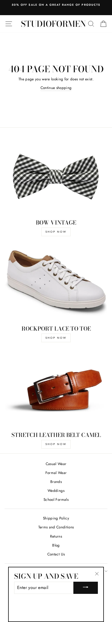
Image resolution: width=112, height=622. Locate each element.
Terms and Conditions (56, 527)
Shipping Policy (56, 518)
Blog (56, 545)
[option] (56, 5)
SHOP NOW (56, 232)
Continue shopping (56, 87)
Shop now (56, 338)
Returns (56, 536)
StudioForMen (53, 24)
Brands (56, 481)
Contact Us (56, 554)
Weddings (56, 490)
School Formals (56, 499)
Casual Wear (56, 463)
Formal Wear (56, 472)
